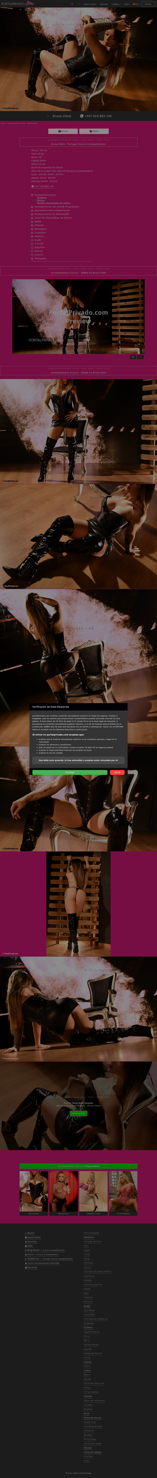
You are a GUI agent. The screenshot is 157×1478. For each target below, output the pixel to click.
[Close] (113, 15)
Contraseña (58, 42)
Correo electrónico (61, 31)
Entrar (64, 58)
